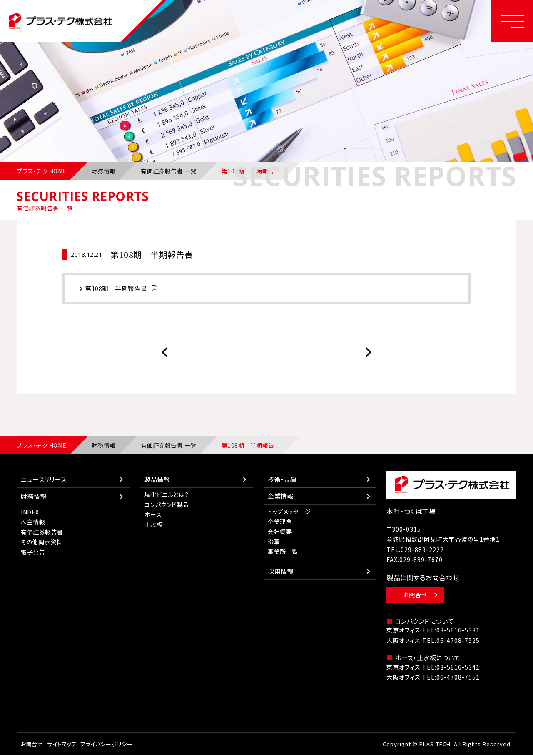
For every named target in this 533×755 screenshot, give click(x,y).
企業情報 (281, 496)
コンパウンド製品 (166, 504)
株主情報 (33, 522)
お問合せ (415, 595)
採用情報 (281, 571)
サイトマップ (61, 744)
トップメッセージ (289, 511)
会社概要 (280, 531)
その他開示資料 (41, 542)
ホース (153, 514)
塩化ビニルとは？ (166, 494)
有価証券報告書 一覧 (169, 171)
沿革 (274, 541)
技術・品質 (282, 479)
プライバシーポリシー (106, 744)
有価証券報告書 (42, 532)
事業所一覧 (283, 551)
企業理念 (280, 521)
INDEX (30, 512)
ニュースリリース (43, 479)
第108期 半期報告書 (116, 288)
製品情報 (157, 479)
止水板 (153, 524)
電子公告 (33, 552)
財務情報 (104, 171)
